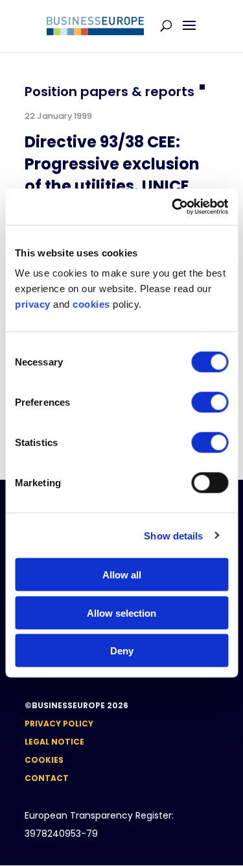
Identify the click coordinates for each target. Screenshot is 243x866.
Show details (173, 535)
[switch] (209, 402)
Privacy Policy (59, 723)
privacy (33, 304)
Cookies (44, 759)
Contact (47, 778)
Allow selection (121, 612)
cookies (91, 304)
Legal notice (54, 741)
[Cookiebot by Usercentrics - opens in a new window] (173, 207)
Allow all (121, 574)
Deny (121, 650)
